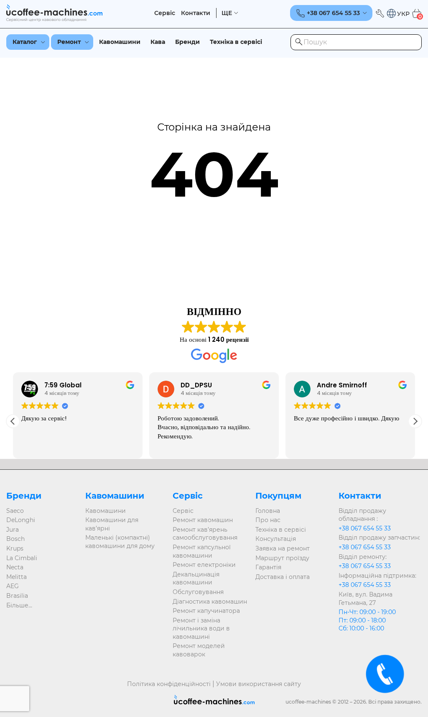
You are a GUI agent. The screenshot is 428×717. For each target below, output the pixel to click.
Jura (12, 529)
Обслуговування (198, 592)
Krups (14, 548)
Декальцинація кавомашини (196, 578)
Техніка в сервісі (236, 42)
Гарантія (268, 567)
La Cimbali (21, 558)
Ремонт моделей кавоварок (199, 650)
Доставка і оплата (282, 577)
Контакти (195, 13)
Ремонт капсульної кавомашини (202, 551)
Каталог (25, 42)
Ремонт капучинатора (206, 611)
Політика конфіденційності (169, 684)
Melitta (16, 577)
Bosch (15, 539)
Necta (14, 567)
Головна (267, 511)
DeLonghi (20, 520)
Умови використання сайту (258, 684)
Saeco (15, 511)
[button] (398, 13)
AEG (12, 586)
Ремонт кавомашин (203, 520)
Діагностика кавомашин (210, 601)
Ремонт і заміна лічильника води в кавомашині (201, 628)
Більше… (19, 605)
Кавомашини (119, 42)
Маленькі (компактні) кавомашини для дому (120, 542)
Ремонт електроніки (204, 564)
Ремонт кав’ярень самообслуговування (205, 534)
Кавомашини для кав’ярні (111, 524)
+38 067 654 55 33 (365, 528)
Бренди (187, 42)
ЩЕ (227, 13)
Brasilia (17, 595)
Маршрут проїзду (282, 558)
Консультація (275, 539)
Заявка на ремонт (282, 548)
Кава (157, 42)
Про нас (267, 520)
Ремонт (69, 42)
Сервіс (164, 13)
